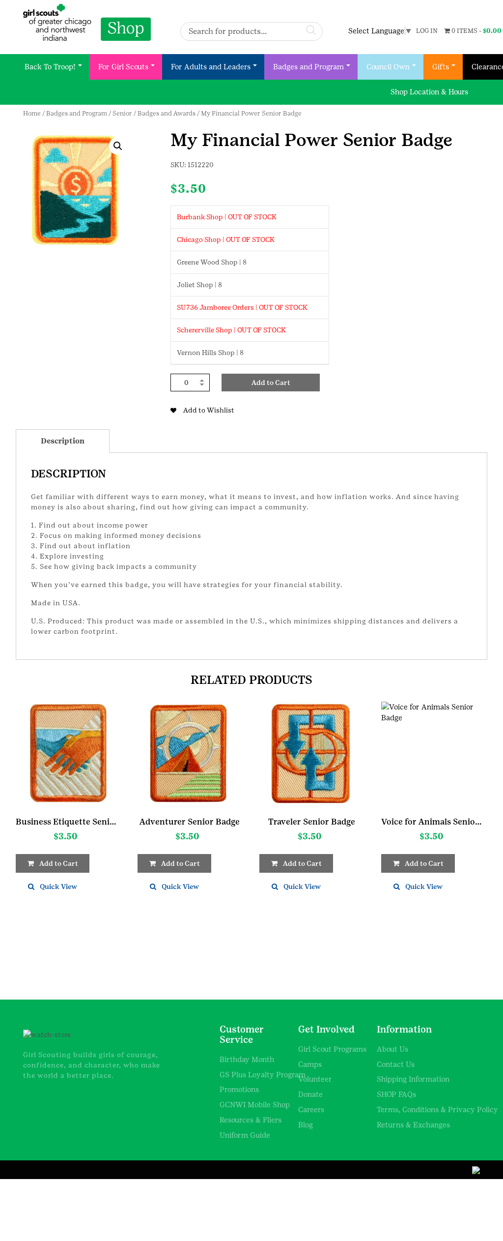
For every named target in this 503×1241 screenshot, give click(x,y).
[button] (118, 146)
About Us (392, 1049)
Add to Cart (271, 382)
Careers (311, 1109)
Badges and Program (308, 66)
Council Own (388, 66)
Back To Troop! (50, 66)
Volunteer (315, 1079)
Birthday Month (247, 1059)
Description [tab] (62, 441)
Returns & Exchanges (413, 1125)
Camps (310, 1064)
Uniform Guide (245, 1135)
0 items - (476, 30)
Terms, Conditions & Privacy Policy (437, 1109)
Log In (427, 30)
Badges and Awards (167, 113)
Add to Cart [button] (58, 863)
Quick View (58, 886)
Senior (122, 113)
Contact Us (396, 1064)
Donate (310, 1094)
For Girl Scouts (123, 66)
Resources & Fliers (250, 1120)
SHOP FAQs (396, 1094)
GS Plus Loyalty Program (263, 1074)
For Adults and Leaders (211, 66)
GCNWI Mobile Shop (255, 1104)
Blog (305, 1125)
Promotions (239, 1089)
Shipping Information (413, 1079)
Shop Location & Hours (429, 92)
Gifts (440, 66)
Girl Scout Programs (332, 1049)
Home (32, 113)
